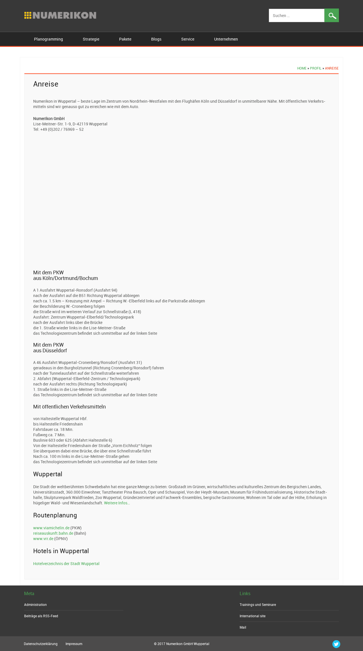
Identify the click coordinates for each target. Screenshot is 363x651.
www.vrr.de (43, 538)
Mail (243, 627)
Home (302, 68)
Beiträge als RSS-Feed (41, 616)
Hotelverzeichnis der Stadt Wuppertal (66, 563)
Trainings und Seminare (258, 604)
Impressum (74, 643)
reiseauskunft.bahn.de (53, 533)
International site (252, 616)
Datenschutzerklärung (41, 643)
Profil (316, 68)
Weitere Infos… (117, 502)
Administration (35, 604)
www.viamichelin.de (51, 527)
